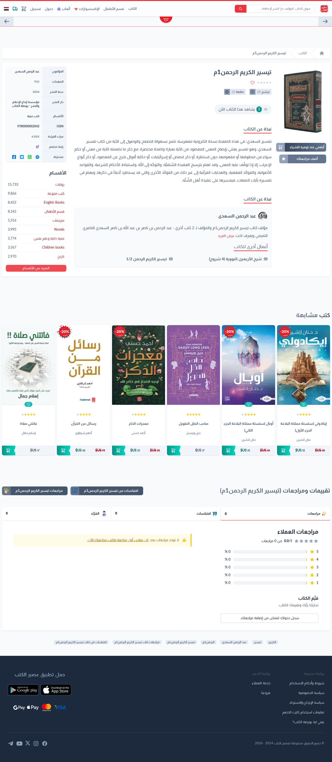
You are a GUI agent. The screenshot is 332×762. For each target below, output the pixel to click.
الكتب (132, 8)
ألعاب (66, 9)
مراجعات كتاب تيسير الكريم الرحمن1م (137, 642)
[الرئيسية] (321, 53)
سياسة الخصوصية (311, 693)
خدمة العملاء (261, 683)
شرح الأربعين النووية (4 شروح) (235, 259)
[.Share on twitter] (22, 157)
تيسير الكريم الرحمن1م (181, 642)
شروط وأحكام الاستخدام (306, 683)
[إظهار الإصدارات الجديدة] (166, 20)
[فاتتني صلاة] (28, 365)
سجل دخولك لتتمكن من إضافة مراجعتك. (269, 618)
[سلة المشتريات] (23, 8)
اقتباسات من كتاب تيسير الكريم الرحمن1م (81, 642)
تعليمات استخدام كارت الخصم (303, 712)
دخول (49, 9)
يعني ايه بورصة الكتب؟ (308, 722)
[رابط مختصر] (24, 147)
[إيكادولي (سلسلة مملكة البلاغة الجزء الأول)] (303, 365)
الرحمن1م (208, 642)
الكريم (272, 642)
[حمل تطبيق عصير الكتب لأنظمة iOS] (55, 690)
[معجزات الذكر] (138, 365)
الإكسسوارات (89, 9)
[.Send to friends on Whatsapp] (30, 157)
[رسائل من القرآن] (83, 365)
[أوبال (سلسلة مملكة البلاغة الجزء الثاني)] (248, 365)
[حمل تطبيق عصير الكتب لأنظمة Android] (23, 690)
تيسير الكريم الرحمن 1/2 (146, 259)
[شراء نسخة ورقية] (303, 450)
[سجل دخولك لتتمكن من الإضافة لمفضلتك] (252, 82)
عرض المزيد (226, 236)
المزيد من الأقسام (36, 268)
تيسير (257, 642)
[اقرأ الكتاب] (303, 404)
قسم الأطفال (114, 9)
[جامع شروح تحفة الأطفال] (7, 21)
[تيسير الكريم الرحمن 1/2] (325, 21)
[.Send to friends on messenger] (37, 157)
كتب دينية (33, 116)
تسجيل (35, 9)
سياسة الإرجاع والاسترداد (306, 702)
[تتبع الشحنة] (15, 8)
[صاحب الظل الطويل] (193, 365)
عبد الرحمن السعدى (237, 216)
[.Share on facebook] (14, 157)
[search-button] (240, 9)
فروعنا (265, 693)
